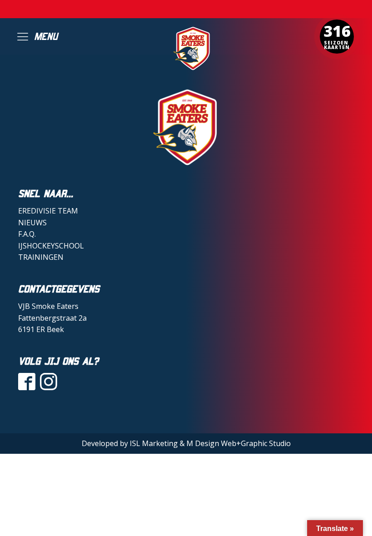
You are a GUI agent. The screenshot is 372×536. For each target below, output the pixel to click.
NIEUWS (32, 223)
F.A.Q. (27, 234)
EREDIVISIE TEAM (48, 211)
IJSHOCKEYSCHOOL (51, 246)
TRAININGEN (41, 257)
